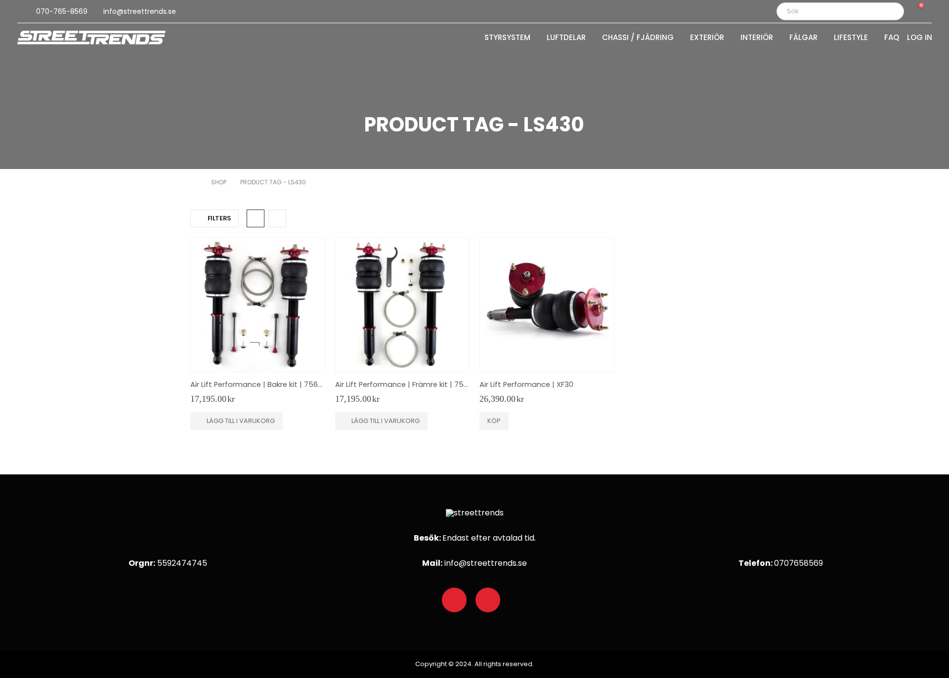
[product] (258, 305)
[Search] (890, 11)
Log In (919, 38)
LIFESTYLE (851, 38)
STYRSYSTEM (507, 38)
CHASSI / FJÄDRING (638, 38)
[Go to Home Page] (193, 182)
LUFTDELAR (566, 38)
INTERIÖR (756, 38)
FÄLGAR (803, 38)
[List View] (277, 218)
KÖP (494, 420)
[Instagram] (487, 600)
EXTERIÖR (707, 38)
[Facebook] (454, 600)
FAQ (891, 38)
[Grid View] (255, 218)
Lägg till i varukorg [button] (241, 420)
